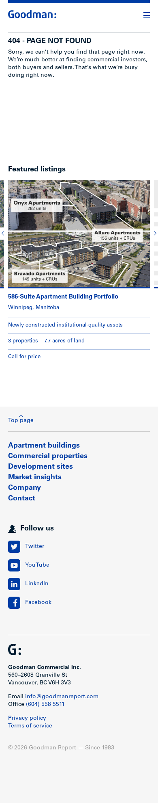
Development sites (40, 467)
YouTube (37, 565)
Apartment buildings (44, 446)
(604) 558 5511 (45, 705)
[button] (4, 233)
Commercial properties (48, 456)
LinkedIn (37, 584)
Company (24, 488)
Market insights (35, 477)
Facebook (38, 603)
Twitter (34, 547)
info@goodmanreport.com (61, 697)
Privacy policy (27, 718)
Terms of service (30, 726)
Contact (21, 498)
